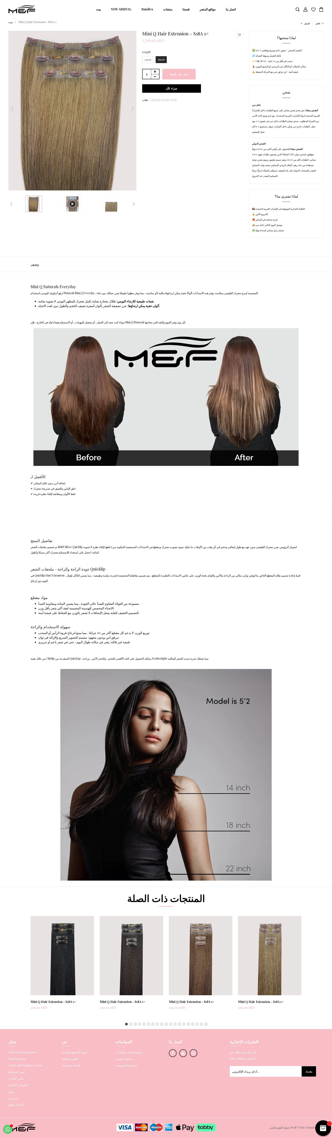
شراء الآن (171, 88)
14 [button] (184, 1024)
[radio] (147, 59)
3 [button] (136, 1024)
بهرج (11, 1091)
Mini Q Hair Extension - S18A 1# (53, 1002)
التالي (318, 23)
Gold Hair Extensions (22, 1052)
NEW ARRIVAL (121, 9)
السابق (307, 23)
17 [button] (197, 1024)
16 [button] (193, 1024)
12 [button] (175, 1024)
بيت (98, 9)
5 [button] (144, 1024)
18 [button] (202, 1024)
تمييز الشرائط (16, 1072)
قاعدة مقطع (15, 1104)
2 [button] (131, 1024)
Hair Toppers (16, 1059)
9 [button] (162, 1024)
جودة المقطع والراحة (74, 1052)
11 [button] (171, 1024)
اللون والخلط (70, 1059)
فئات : (145, 100)
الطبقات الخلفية (18, 1085)
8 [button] (158, 1024)
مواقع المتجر (208, 9)
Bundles (147, 9)
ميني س (13, 1098)
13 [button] (180, 1024)
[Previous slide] (12, 109)
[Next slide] (132, 109)
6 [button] (149, 1024)
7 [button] (153, 1024)
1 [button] (127, 1024)
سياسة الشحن (124, 1059)
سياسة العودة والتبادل (128, 1052)
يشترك (308, 1071)
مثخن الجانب (16, 1078)
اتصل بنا (231, 9)
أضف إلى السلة (179, 74)
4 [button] (140, 1024)
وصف (35, 264)
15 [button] (189, 1024)
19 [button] (206, 1024)
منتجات (168, 9)
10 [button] (167, 1024)
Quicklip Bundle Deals (163, 100)
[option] (62, 966)
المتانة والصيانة (71, 1065)
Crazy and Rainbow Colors (25, 1065)
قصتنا (186, 9)
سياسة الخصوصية (126, 1065)
